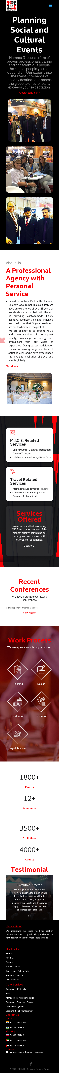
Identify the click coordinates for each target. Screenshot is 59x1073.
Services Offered (13, 966)
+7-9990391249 (16, 1035)
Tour (8, 993)
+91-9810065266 (17, 1027)
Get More (11, 366)
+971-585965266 (17, 1045)
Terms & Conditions (15, 975)
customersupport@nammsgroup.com (26, 1052)
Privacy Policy (12, 979)
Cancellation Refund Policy (18, 971)
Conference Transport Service (20, 1002)
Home (9, 953)
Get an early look (29, 92)
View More (29, 612)
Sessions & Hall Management (19, 1011)
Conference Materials (16, 989)
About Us (10, 957)
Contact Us (11, 962)
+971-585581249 (17, 1040)
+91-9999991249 (17, 1022)
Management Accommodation (20, 997)
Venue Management (15, 1006)
